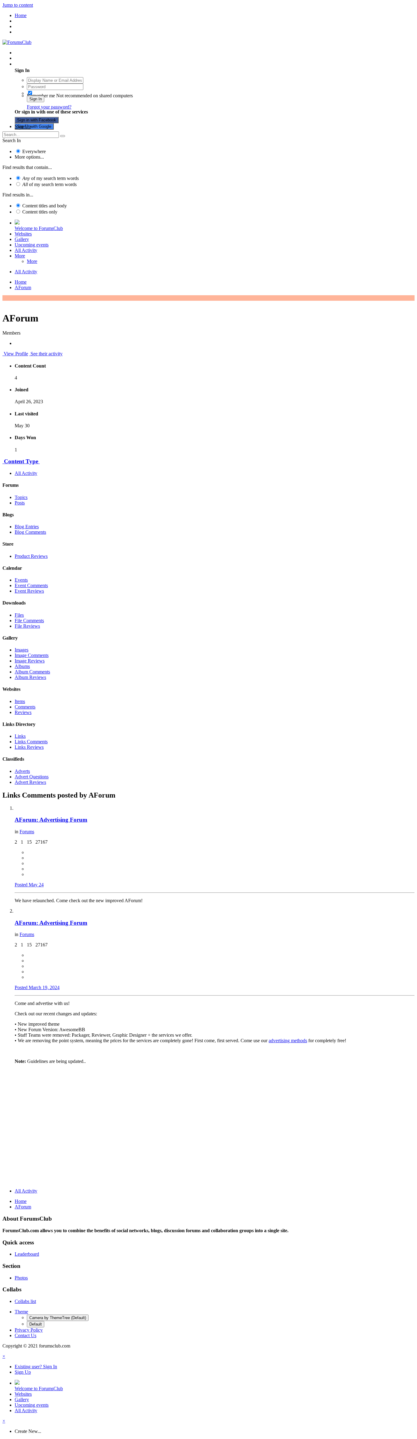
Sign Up (23, 126)
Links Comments (31, 741)
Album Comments (32, 671)
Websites (23, 233)
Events (21, 580)
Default (35, 1324)
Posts (20, 502)
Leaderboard (27, 1254)
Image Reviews (30, 660)
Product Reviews (31, 556)
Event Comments (31, 585)
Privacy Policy (29, 1330)
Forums (27, 831)
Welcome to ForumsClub (39, 228)
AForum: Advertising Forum (51, 819)
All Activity (26, 250)
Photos (21, 1277)
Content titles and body (44, 205)
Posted (29, 884)
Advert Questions (32, 776)
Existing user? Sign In (37, 63)
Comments (25, 706)
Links (20, 736)
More (20, 255)
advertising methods (288, 1040)
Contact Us (25, 1335)
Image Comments (32, 655)
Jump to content (17, 5)
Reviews (23, 712)
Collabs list (25, 1301)
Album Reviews (30, 677)
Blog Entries (27, 526)
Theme (21, 1311)
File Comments (29, 620)
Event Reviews (29, 591)
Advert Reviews (30, 782)
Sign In (35, 99)
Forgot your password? (49, 106)
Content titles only (39, 211)
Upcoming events (32, 244)
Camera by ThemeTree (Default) (57, 1317)
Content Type (21, 461)
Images (21, 649)
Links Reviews (29, 747)
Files (19, 615)
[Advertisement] (208, 1140)
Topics (21, 497)
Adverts (22, 771)
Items (20, 701)
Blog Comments (30, 532)
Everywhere (34, 151)
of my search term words (50, 178)
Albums (22, 666)
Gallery (22, 239)
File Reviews (27, 626)
